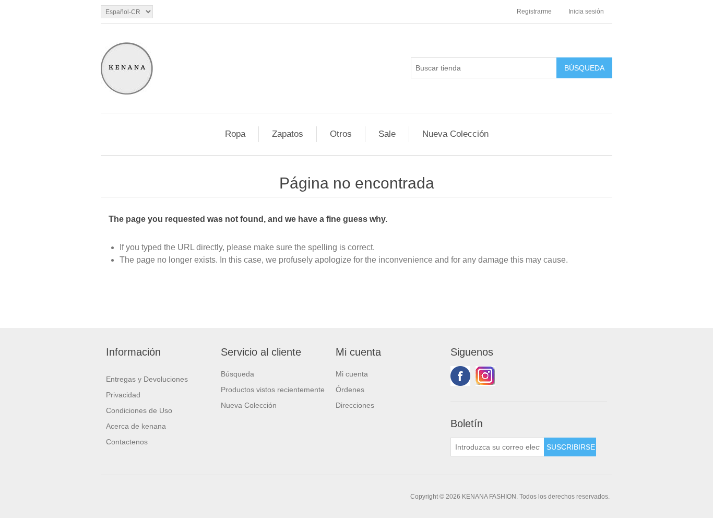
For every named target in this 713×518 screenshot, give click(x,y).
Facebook (460, 376)
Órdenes (350, 389)
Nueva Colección (455, 134)
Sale (387, 134)
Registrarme (534, 11)
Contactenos (127, 442)
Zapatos (287, 134)
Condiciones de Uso (139, 410)
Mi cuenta (352, 374)
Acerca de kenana (136, 426)
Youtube (485, 376)
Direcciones (355, 405)
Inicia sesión (586, 11)
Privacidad (123, 395)
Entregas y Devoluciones (147, 379)
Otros (341, 134)
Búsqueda (237, 374)
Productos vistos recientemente (273, 389)
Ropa (235, 134)
